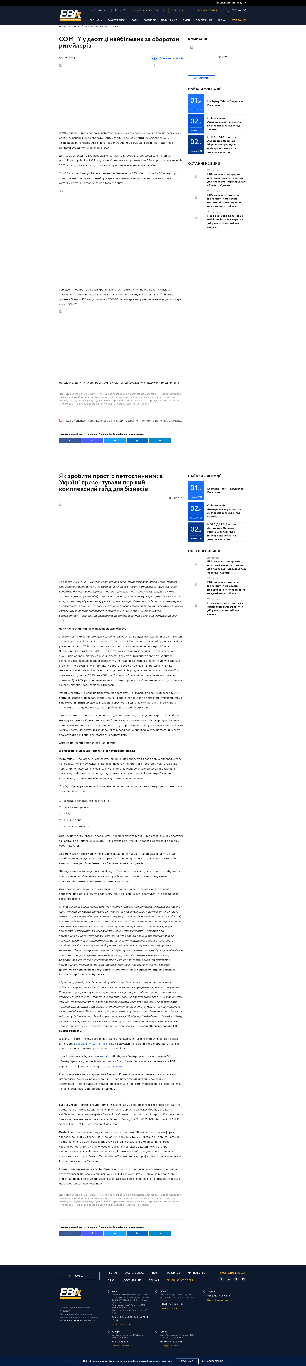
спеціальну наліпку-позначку (95, 1044)
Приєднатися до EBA (180, 1280)
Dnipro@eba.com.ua (122, 1346)
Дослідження (204, 20)
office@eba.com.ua (121, 1324)
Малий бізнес (169, 20)
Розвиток (150, 20)
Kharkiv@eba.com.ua (217, 1300)
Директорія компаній (95, 27)
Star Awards (239, 20)
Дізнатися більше (212, 1361)
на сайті (105, 1056)
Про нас (94, 20)
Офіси (186, 20)
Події (135, 20)
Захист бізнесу (117, 20)
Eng (234, 10)
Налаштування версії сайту (229, 3)
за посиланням (112, 1066)
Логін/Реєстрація (207, 10)
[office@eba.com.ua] (125, 10)
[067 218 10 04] (116, 10)
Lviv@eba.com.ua (168, 1308)
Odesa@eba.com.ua (170, 1346)
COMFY (113, 27)
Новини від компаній (70, 27)
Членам (222, 20)
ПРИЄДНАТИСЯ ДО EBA (146, 10)
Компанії (177, 10)
